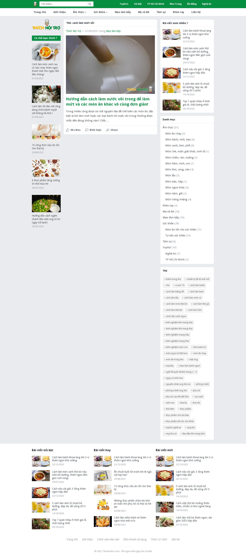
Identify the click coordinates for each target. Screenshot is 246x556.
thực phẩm (185, 408)
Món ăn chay (173, 133)
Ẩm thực (78, 12)
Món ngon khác (175, 187)
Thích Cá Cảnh (159, 539)
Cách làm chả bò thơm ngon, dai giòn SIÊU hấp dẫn (194, 519)
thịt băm (170, 408)
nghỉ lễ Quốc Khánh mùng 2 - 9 (181, 371)
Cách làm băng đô (175, 291)
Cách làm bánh (197, 285)
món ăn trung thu (175, 359)
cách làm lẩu (172, 297)
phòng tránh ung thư (176, 390)
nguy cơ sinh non (174, 378)
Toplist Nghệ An (173, 427)
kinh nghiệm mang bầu (177, 334)
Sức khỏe (99, 12)
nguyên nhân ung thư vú (178, 384)
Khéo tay (178, 12)
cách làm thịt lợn (174, 310)
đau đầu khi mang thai (193, 433)
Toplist (167, 247)
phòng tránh (202, 384)
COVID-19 (179, 285)
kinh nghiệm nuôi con (177, 347)
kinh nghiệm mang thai (177, 341)
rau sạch (198, 396)
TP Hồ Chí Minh (155, 4)
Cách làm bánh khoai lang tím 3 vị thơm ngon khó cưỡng (197, 34)
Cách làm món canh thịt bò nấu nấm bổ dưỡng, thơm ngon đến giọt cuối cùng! (69, 474)
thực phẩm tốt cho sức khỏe (180, 421)
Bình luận (95, 129)
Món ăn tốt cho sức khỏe (180, 229)
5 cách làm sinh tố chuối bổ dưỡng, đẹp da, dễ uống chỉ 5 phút (196, 87)
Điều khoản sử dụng (135, 539)
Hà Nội (138, 4)
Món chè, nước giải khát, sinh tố (185, 151)
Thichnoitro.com (111, 551)
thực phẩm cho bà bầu (177, 415)
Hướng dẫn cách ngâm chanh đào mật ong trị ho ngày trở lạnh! (46, 219)
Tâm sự (161, 12)
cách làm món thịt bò (176, 303)
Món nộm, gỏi (174, 193)
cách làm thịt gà (201, 303)
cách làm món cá (192, 297)
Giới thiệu (59, 12)
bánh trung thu (173, 279)
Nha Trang (176, 4)
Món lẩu (170, 175)
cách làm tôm (195, 310)
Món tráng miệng (176, 199)
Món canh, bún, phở (177, 145)
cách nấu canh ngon (176, 316)
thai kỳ (183, 402)
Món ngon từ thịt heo (176, 353)
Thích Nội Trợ (73, 31)
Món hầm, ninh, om (177, 163)
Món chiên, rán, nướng (179, 157)
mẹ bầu (170, 365)
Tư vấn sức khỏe (175, 235)
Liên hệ (196, 12)
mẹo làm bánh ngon (189, 365)
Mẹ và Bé (143, 12)
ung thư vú (171, 433)
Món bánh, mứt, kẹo (178, 139)
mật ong (193, 359)
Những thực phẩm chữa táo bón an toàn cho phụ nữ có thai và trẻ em (132, 503)
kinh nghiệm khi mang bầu (179, 322)
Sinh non (170, 402)
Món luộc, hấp (174, 181)
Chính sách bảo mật (108, 539)
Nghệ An (206, 4)
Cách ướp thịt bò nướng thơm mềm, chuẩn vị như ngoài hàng (193, 505)
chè (167, 285)
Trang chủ (40, 12)
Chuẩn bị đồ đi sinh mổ (198, 279)
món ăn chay (199, 353)
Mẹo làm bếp (123, 12)
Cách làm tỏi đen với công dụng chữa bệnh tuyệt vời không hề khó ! (46, 110)
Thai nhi (196, 402)
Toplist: (124, 4)
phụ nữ (196, 390)
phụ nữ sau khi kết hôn (177, 396)
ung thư (191, 427)
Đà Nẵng (192, 4)
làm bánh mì (199, 347)
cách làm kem (197, 291)
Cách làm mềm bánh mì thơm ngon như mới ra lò (130, 519)
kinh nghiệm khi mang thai (179, 328)
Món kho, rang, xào (177, 169)
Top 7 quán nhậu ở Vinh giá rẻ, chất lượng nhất (69, 521)
